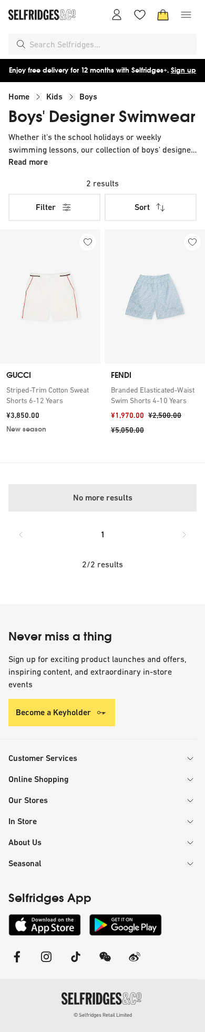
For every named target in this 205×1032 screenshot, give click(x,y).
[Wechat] (105, 963)
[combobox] (110, 44)
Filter (46, 207)
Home (18, 97)
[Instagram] (46, 963)
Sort (142, 207)
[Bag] (162, 14)
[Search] (21, 44)
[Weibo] (134, 963)
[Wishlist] (139, 14)
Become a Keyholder (53, 712)
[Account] (116, 14)
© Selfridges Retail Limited (103, 1015)
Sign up (183, 70)
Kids (54, 97)
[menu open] (186, 14)
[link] (50, 395)
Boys (88, 97)
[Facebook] (16, 963)
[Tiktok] (75, 963)
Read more (28, 162)
